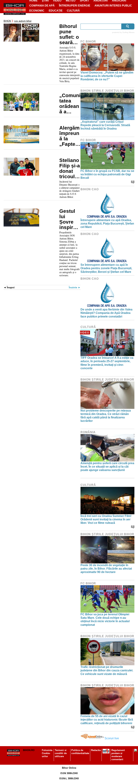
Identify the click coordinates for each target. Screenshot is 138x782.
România (88, 432)
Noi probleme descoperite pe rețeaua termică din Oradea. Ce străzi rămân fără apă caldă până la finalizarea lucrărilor (105, 416)
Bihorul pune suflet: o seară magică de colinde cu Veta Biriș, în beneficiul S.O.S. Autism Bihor (69, 34)
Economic (36, 10)
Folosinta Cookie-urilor (47, 753)
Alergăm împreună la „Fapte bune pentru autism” (69, 136)
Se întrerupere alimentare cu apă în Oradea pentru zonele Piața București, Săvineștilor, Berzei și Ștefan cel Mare (106, 268)
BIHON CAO (89, 189)
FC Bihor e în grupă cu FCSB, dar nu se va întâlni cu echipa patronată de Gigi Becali (107, 174)
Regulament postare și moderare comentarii (118, 755)
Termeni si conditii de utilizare (61, 753)
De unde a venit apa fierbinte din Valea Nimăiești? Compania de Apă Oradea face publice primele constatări (106, 313)
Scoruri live (112, 738)
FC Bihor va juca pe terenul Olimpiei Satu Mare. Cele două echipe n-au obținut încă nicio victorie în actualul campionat (105, 619)
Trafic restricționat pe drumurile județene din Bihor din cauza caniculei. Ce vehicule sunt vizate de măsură (106, 670)
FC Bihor (88, 41)
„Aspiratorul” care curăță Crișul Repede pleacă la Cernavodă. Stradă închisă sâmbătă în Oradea (105, 125)
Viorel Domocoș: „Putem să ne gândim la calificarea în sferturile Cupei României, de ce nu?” (106, 76)
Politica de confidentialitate (80, 752)
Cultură (73, 10)
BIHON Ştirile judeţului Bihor (107, 90)
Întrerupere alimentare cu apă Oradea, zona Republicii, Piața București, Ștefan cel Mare (107, 223)
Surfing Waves (128, 32)
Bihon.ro (28, 750)
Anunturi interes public (113, 5)
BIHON (7, 21)
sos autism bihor (22, 21)
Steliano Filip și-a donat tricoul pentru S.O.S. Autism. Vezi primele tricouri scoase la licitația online (69, 168)
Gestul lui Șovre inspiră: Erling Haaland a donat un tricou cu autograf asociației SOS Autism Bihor (69, 219)
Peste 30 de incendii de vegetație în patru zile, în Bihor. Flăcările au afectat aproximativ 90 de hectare (106, 569)
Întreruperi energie (74, 5)
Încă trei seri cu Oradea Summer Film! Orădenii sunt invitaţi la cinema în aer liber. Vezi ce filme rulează (105, 519)
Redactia (96, 750)
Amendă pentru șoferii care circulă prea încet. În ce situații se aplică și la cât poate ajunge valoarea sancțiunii (107, 467)
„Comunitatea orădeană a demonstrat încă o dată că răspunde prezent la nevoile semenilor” (69, 103)
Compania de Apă (42, 5)
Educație (56, 10)
